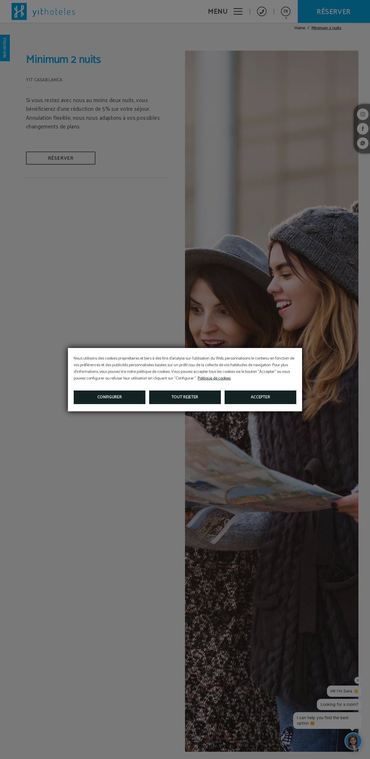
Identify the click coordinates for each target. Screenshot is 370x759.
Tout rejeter (185, 397)
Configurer (109, 397)
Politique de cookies (214, 378)
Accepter (260, 397)
